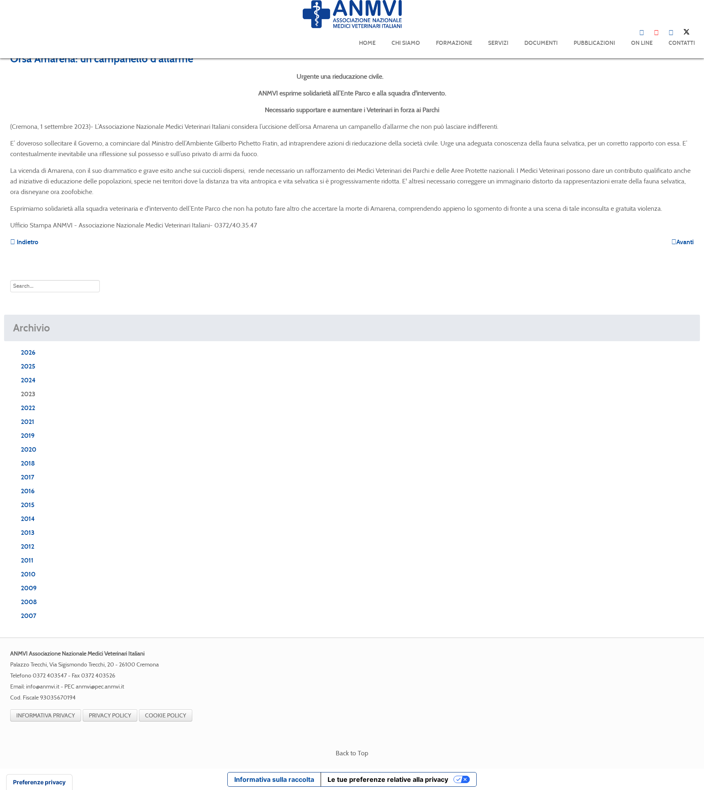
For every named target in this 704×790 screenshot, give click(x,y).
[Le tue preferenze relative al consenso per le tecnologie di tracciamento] (39, 782)
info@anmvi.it (42, 686)
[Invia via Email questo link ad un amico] (691, 76)
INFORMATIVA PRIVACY (45, 715)
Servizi (498, 43)
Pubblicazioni (594, 43)
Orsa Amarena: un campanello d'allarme (101, 58)
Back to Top (352, 753)
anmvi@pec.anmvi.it (100, 686)
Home (367, 43)
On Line (642, 43)
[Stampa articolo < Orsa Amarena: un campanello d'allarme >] (681, 76)
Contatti (682, 43)
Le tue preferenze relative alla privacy (388, 779)
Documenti (541, 43)
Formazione (454, 43)
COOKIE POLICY (165, 715)
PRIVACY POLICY (110, 715)
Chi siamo (406, 43)
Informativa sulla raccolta (274, 779)
